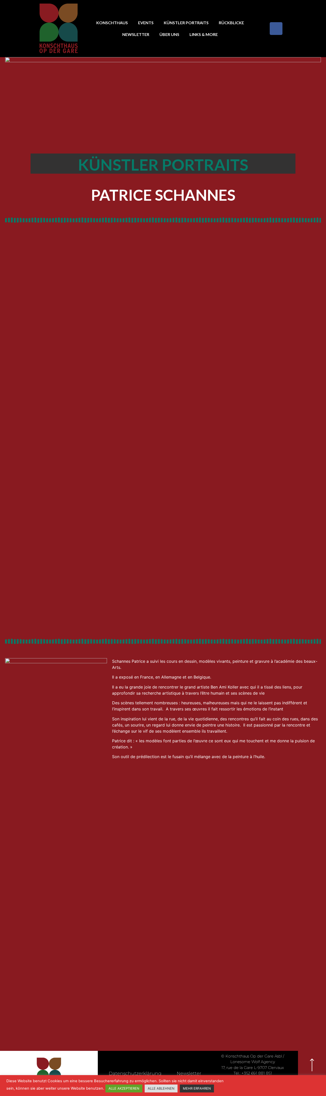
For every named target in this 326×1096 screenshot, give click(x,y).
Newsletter (135, 34)
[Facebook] (276, 28)
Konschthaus (112, 22)
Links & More (203, 34)
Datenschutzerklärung (135, 1073)
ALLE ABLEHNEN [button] (161, 1088)
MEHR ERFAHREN (197, 1088)
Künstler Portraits (186, 22)
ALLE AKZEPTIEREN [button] (123, 1088)
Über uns (169, 34)
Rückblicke (231, 22)
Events (146, 22)
